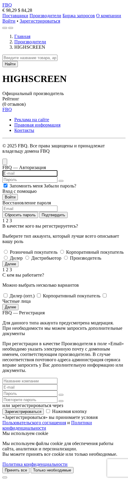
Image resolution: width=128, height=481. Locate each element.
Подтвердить (53, 215)
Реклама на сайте (31, 119)
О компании (108, 15)
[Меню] (10, 28)
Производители (45, 15)
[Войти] (4, 28)
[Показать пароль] (61, 181)
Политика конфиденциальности (35, 464)
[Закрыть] (4, 477)
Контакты (24, 130)
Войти (8, 20)
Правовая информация (37, 124)
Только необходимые (52, 470)
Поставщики (15, 15)
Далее (10, 264)
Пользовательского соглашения (34, 422)
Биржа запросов (79, 15)
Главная (22, 36)
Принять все (16, 470)
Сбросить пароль (20, 215)
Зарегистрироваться (40, 20)
